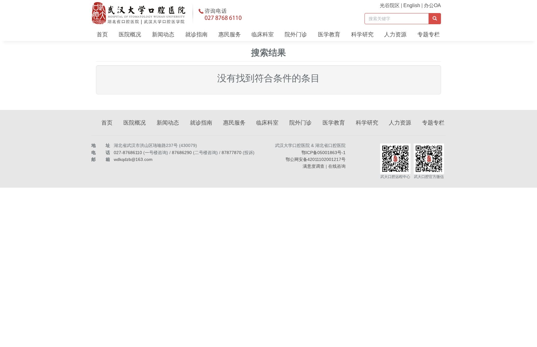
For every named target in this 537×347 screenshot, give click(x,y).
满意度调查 (313, 166)
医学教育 (329, 34)
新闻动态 (163, 34)
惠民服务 (229, 34)
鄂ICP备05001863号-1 (323, 152)
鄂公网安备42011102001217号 (316, 159)
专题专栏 (428, 34)
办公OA (432, 5)
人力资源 (395, 34)
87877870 (231, 152)
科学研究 (362, 34)
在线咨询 (337, 166)
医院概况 (130, 34)
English (411, 5)
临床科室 (262, 34)
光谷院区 (390, 5)
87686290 (182, 152)
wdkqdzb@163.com (133, 159)
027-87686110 (128, 152)
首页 (102, 34)
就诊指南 (196, 34)
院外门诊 (296, 34)
